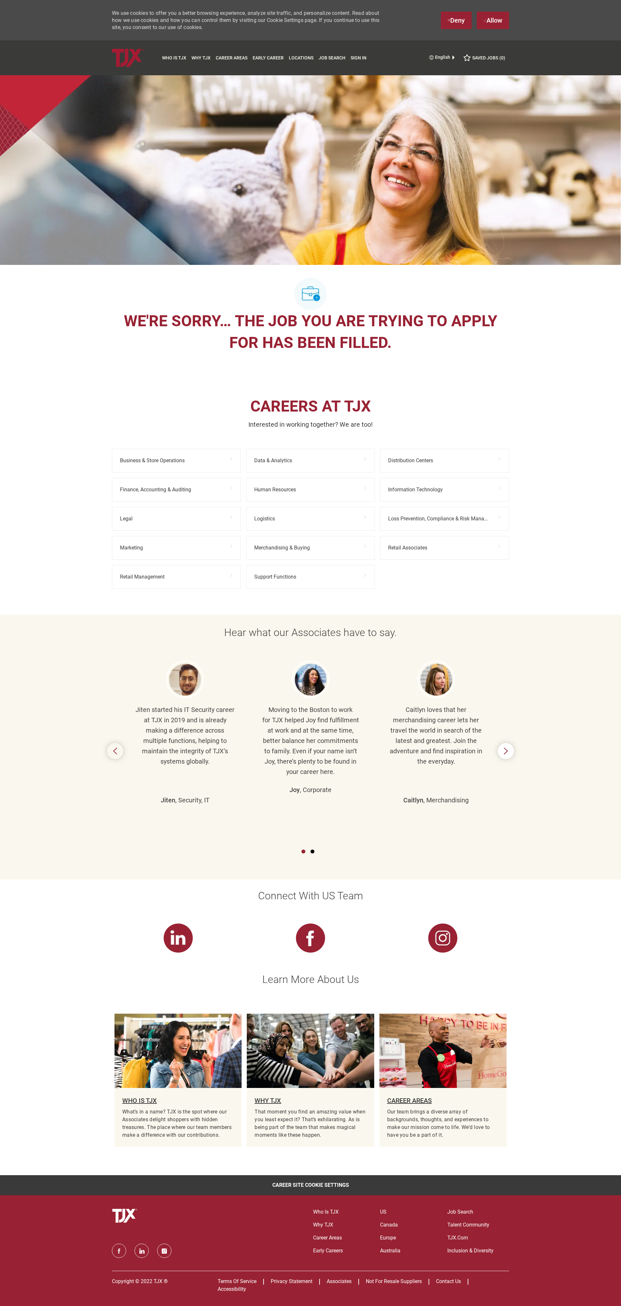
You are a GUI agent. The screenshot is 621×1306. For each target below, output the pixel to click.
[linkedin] (142, 1251)
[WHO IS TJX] (178, 1080)
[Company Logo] (135, 58)
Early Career (268, 57)
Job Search (332, 57)
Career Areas (231, 57)
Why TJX (201, 57)
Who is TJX (174, 57)
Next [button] (506, 751)
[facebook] (119, 1251)
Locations (301, 57)
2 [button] (312, 851)
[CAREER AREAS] (443, 1080)
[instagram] (164, 1251)
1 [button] (303, 851)
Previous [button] (115, 751)
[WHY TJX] (310, 1080)
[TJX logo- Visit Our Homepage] (125, 1216)
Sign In (358, 57)
